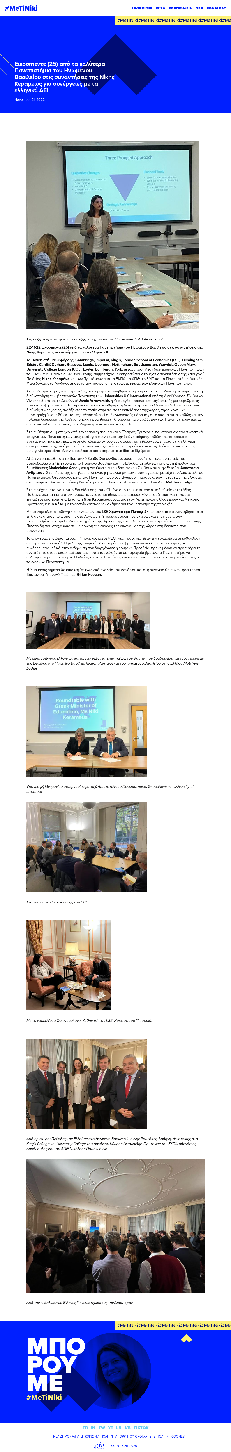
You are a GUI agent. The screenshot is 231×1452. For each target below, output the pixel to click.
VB (128, 1428)
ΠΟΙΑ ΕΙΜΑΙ (142, 7)
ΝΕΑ (199, 7)
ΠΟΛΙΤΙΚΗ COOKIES (171, 1436)
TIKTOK (141, 1428)
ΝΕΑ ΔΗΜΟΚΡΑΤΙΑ (66, 1436)
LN (119, 1428)
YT (110, 1428)
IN (93, 1428)
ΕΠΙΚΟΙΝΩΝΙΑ (89, 1436)
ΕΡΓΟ (160, 7)
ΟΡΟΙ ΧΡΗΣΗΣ (145, 1436)
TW (102, 1428)
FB (85, 1428)
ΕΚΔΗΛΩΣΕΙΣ (180, 7)
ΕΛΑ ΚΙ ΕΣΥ (216, 7)
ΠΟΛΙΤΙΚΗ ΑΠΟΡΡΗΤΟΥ (117, 1436)
